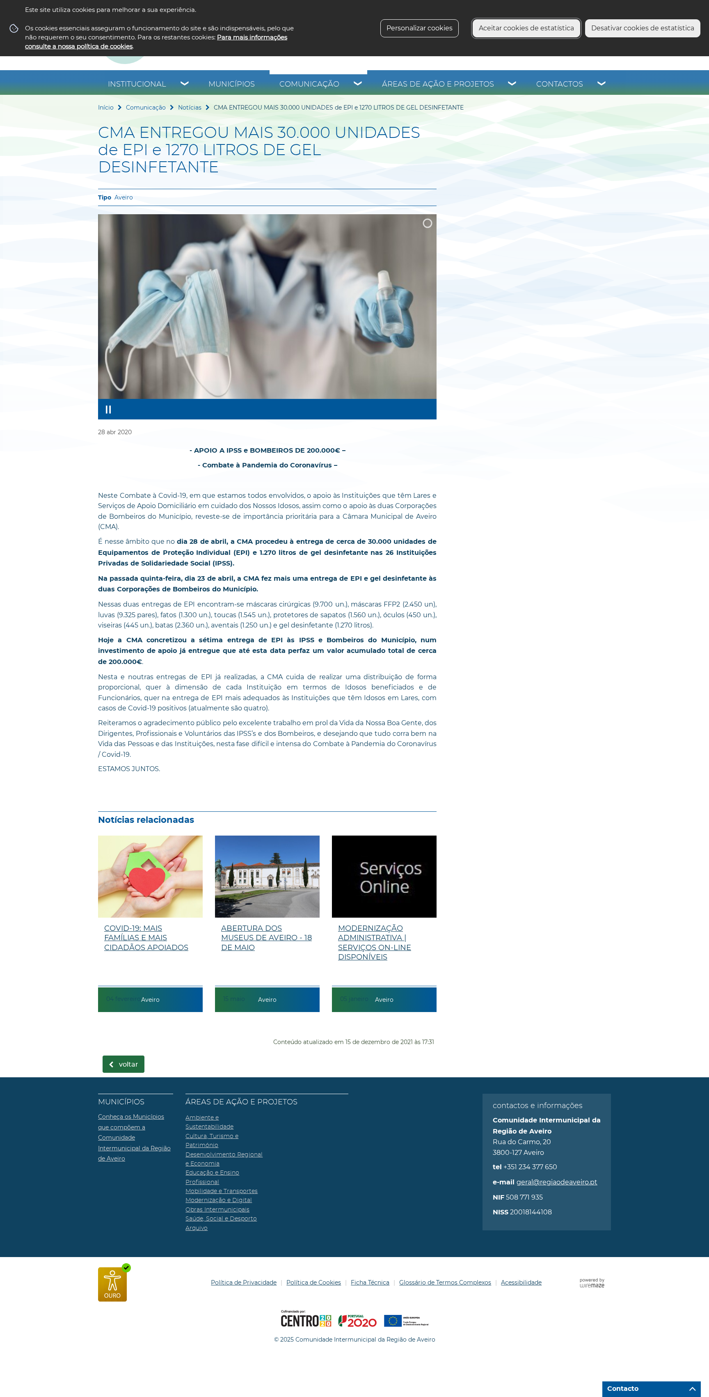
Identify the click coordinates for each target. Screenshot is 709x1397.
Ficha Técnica (370, 1282)
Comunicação (309, 84)
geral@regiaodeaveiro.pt (557, 1182)
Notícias (189, 107)
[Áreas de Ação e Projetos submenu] (512, 84)
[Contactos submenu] (602, 84)
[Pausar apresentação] (108, 409)
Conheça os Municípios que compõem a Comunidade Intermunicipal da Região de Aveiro (134, 1137)
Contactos (559, 84)
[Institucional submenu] (185, 84)
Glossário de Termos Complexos (445, 1282)
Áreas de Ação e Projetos (438, 84)
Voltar (128, 1064)
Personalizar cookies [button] (420, 28)
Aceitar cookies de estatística (526, 28)
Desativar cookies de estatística (642, 28)
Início (106, 107)
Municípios (231, 84)
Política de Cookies (313, 1282)
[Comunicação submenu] (358, 84)
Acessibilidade (521, 1282)
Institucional (137, 84)
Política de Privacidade (244, 1282)
